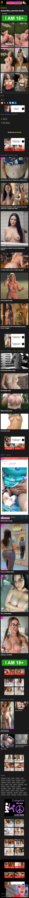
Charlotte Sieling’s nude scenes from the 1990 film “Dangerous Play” (14, 207)
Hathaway (21, 784)
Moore (13, 790)
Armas (18, 778)
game (7, 784)
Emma (18, 782)
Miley (3, 790)
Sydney (19, 794)
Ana (9, 778)
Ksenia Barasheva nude (8, 370)
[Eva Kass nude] (14, 421)
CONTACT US (3, 893)
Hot (2, 158)
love (14, 788)
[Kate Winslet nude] (14, 286)
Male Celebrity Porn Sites (18, 895)
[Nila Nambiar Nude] (14, 488)
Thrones (25, 794)
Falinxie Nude (18, 710)
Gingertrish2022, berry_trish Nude (5, 731)
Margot (24, 788)
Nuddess (26, 893)
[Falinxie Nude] (21, 705)
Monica (7, 790)
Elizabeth (4, 782)
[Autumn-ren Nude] (14, 634)
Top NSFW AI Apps (24, 896)
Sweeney (14, 794)
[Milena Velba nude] (14, 401)
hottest (3, 786)
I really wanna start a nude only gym (12, 270)
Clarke (3, 780)
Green (15, 784)
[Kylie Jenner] (7, 741)
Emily (14, 782)
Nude (2, 114)
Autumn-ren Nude (6, 655)
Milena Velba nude (6, 411)
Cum (14, 780)
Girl (11, 784)
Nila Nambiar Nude (6, 521)
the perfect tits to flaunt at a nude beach (14, 180)
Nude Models (18, 351)
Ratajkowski (9, 792)
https (8, 786)
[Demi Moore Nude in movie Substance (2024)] (14, 229)
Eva (22, 782)
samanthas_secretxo (11, 114)
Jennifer (13, 786)
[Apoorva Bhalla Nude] (14, 547)
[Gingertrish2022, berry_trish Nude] (7, 715)
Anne (13, 778)
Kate (10, 788)
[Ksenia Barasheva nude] (14, 361)
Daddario (19, 780)
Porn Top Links (8, 895)
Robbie (16, 792)
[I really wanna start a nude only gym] (14, 260)
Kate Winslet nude (6, 300)
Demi (24, 780)
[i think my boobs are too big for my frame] (21, 739)
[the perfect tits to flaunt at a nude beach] (14, 167)
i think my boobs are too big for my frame (21, 746)
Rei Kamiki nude (6, 390)
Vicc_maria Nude (6, 613)
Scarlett (3, 794)
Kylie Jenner (4, 749)
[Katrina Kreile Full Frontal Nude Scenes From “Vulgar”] (14, 314)
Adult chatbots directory (7, 896)
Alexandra (4, 778)
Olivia (22, 790)
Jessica (19, 786)
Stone (9, 794)
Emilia (9, 782)
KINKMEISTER (15, 896)
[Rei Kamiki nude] (14, 381)
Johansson (4, 788)
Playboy (3, 792)
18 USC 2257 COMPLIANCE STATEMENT (15, 893)
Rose (21, 792)
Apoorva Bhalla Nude (7, 572)
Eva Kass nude (5, 431)
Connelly (9, 780)
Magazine (19, 788)
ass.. (22, 778)
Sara (25, 792)
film (3, 784)
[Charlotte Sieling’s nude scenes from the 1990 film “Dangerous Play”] (14, 194)
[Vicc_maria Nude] (14, 593)
